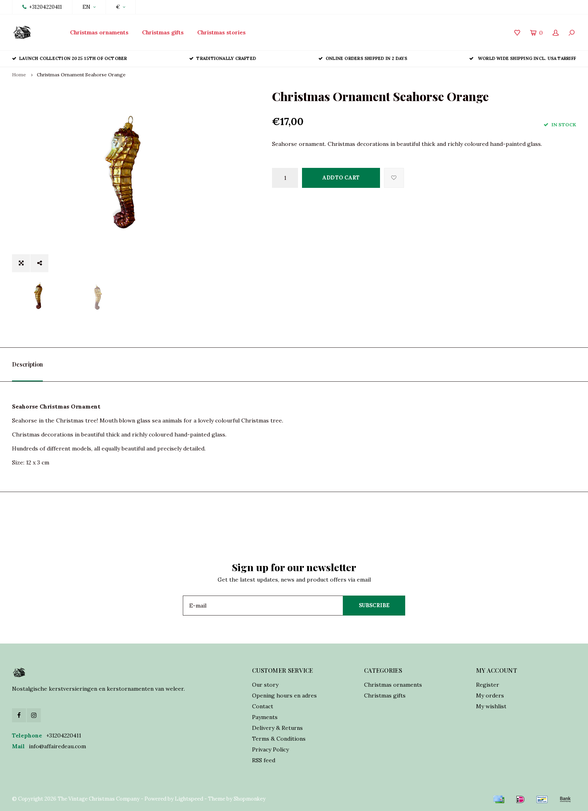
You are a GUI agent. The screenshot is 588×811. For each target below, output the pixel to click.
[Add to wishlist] (394, 178)
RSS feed (263, 760)
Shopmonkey (250, 798)
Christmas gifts (163, 32)
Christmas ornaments (99, 32)
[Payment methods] (499, 799)
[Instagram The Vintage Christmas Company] (34, 715)
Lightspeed (189, 798)
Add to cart (341, 177)
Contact (262, 706)
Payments (265, 717)
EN (86, 7)
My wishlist (491, 706)
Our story (265, 684)
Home (19, 75)
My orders (490, 695)
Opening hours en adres (284, 695)
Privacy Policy (270, 749)
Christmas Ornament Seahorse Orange (81, 75)
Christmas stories (221, 32)
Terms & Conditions (279, 738)
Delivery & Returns (277, 727)
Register (487, 684)
